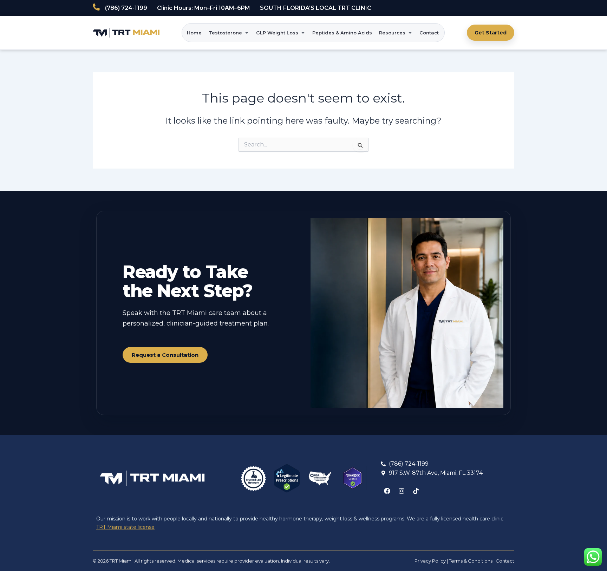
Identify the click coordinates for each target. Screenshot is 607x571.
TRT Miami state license (125, 527)
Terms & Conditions (470, 561)
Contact (429, 32)
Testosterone (225, 32)
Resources (392, 32)
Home (194, 32)
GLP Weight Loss (277, 32)
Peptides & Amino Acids (342, 32)
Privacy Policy (430, 561)
